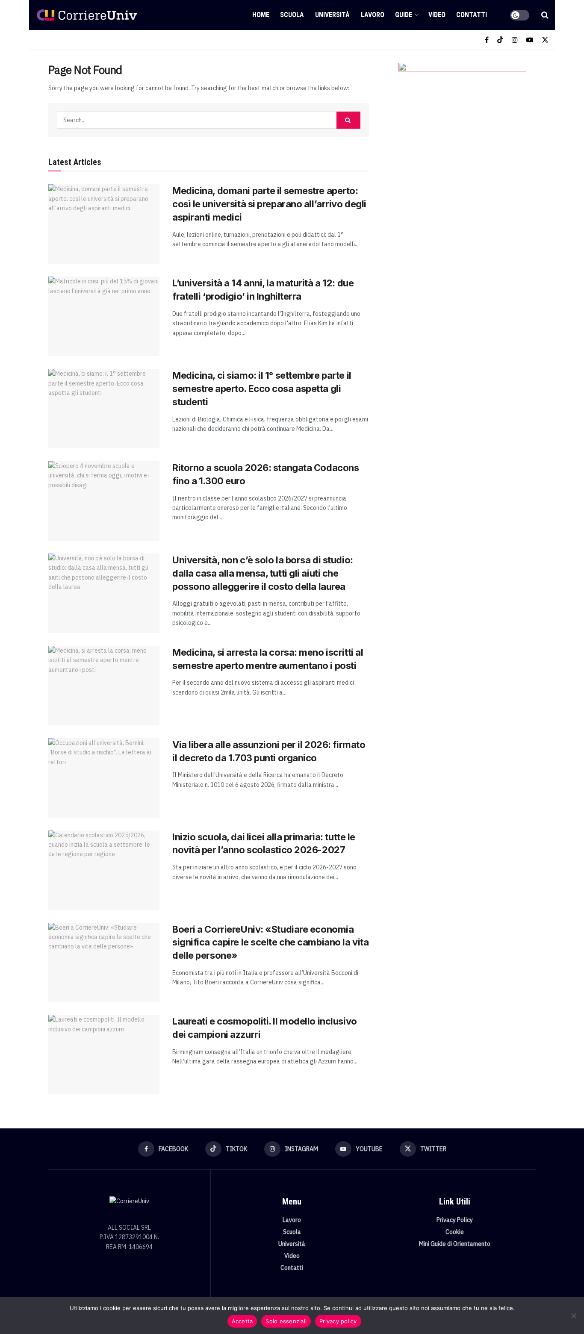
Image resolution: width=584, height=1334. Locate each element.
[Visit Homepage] (86, 15)
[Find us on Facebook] (487, 40)
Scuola (292, 15)
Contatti (471, 15)
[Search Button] (545, 15)
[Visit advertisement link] (462, 148)
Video (436, 15)
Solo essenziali (286, 1321)
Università (332, 15)
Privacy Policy (455, 1220)
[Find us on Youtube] (529, 40)
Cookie (454, 1232)
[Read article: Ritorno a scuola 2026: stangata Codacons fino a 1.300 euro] (103, 501)
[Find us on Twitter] (545, 40)
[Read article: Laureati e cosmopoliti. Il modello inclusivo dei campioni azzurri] (103, 1054)
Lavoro (372, 15)
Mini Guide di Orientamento (454, 1244)
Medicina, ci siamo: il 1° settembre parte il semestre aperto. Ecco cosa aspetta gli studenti (261, 388)
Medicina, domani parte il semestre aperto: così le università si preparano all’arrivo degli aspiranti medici (269, 204)
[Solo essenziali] (573, 1315)
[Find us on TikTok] (500, 40)
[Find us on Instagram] (515, 40)
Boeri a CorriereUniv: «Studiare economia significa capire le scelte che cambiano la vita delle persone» (270, 942)
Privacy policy (338, 1321)
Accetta (242, 1321)
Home (260, 15)
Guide (403, 15)
